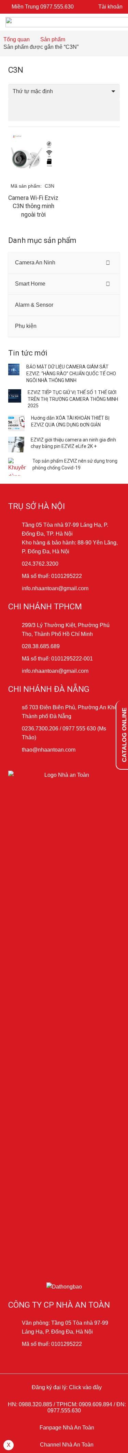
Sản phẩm (52, 39)
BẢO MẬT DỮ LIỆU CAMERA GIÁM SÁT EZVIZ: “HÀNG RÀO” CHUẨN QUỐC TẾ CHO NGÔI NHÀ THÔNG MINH (71, 373)
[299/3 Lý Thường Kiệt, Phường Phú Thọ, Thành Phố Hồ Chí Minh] (15, 629)
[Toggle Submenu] (108, 262)
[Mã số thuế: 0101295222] (15, 576)
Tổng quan (16, 39)
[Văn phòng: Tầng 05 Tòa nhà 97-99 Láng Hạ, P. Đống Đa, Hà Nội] (15, 1327)
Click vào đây (85, 1387)
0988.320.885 (35, 1404)
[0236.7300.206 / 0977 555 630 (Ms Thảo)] (15, 733)
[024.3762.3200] (15, 564)
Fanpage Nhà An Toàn (66, 1427)
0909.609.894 (95, 1404)
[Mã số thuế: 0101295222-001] (15, 658)
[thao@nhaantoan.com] (15, 749)
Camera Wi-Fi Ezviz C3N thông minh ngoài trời (33, 206)
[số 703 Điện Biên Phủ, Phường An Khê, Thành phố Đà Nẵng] (15, 712)
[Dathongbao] (64, 1286)
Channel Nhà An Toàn (66, 1445)
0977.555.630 (64, 1410)
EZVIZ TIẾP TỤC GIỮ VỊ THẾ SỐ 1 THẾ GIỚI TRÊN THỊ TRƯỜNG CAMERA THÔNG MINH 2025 (73, 399)
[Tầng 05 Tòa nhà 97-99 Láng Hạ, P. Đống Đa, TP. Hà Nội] (15, 529)
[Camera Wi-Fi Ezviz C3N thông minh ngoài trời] (33, 136)
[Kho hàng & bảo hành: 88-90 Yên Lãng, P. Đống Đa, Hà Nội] (15, 547)
